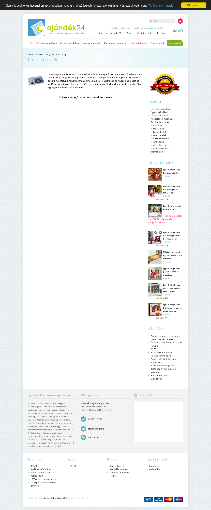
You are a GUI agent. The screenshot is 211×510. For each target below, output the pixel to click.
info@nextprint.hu (96, 428)
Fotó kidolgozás (138, 42)
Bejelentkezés (117, 465)
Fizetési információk (161, 355)
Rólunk (154, 345)
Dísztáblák (158, 128)
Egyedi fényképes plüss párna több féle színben (171, 288)
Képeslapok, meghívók (115, 42)
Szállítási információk (161, 352)
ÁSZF (153, 349)
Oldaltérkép (157, 378)
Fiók (129, 33)
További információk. (161, 5)
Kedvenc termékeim (120, 472)
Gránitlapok (159, 141)
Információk (174, 42)
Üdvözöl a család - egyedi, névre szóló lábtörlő (172, 255)
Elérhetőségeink (159, 375)
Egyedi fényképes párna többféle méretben (171, 271)
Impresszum (157, 362)
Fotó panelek (159, 135)
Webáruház (33, 54)
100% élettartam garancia (163, 365)
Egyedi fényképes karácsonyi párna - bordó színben (172, 235)
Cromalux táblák (161, 148)
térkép (108, 409)
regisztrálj (152, 28)
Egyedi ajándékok (69, 42)
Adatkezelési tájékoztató (163, 358)
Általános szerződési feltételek (166, 342)
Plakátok (157, 125)
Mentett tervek (144, 33)
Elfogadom (193, 5)
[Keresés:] (180, 21)
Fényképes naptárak (46, 42)
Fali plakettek (159, 131)
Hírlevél (113, 475)
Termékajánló (157, 42)
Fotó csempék (62, 54)
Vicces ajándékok (91, 42)
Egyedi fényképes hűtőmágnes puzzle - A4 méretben (172, 307)
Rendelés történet (119, 469)
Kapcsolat (154, 465)
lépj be (140, 28)
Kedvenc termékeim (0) (110, 33)
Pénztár (161, 33)
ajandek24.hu (31, 43)
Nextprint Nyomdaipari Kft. (55, 498)
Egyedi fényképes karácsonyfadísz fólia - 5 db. (171, 189)
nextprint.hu (93, 437)
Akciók (73, 465)
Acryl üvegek (159, 145)
